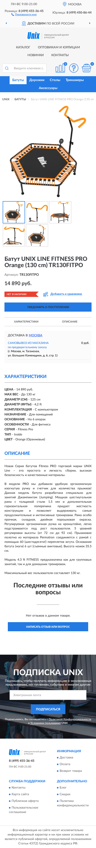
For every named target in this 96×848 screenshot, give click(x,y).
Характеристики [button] (26, 321)
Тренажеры (75, 80)
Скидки (65, 794)
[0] (86, 68)
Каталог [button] (23, 47)
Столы (55, 80)
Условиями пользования (45, 723)
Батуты (18, 80)
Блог (63, 787)
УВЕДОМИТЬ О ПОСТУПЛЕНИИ (48, 307)
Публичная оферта (25, 801)
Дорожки (36, 80)
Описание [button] (69, 321)
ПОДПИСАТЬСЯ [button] (48, 709)
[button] (24, 14)
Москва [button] (35, 335)
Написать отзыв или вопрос (48, 626)
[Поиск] (6, 68)
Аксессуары (48, 88)
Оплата (65, 764)
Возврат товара (71, 770)
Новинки (35, 55)
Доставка (66, 757)
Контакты (60, 55)
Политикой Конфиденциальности (70, 719)
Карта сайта (20, 794)
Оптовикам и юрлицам (59, 47)
